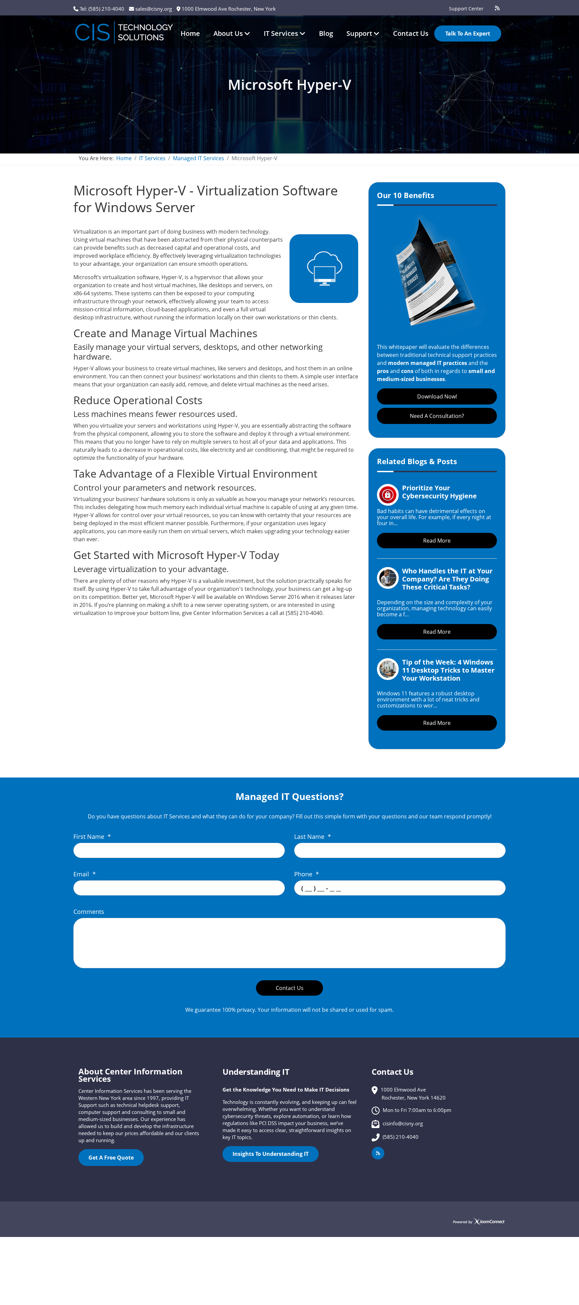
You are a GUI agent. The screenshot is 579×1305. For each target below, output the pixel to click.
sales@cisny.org (153, 8)
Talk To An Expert (467, 33)
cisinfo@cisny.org (403, 1123)
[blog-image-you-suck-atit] (388, 578)
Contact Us (411, 33)
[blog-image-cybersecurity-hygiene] (388, 495)
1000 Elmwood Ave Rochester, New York (229, 8)
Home (190, 33)
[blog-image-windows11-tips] (388, 669)
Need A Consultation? (437, 416)
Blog (326, 33)
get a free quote (111, 1157)
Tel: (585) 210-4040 (102, 8)
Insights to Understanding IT (271, 1154)
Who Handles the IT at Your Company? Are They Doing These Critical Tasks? (447, 579)
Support (359, 33)
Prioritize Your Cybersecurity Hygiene (439, 491)
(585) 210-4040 (401, 1136)
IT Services (281, 33)
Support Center (466, 8)
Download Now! (437, 396)
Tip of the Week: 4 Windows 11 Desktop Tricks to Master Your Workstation (448, 670)
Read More (437, 540)
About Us (228, 33)
